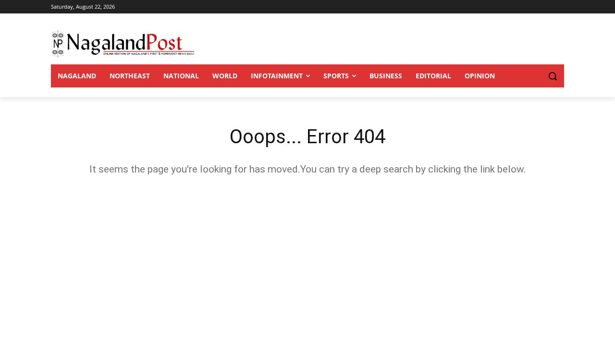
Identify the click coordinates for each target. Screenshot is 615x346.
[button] (533, 75)
